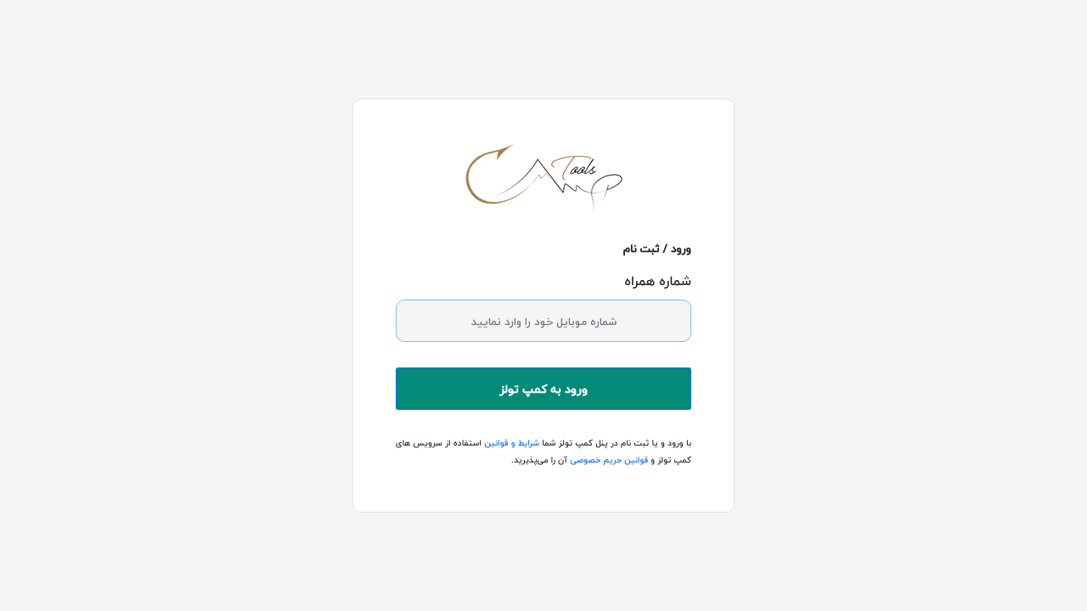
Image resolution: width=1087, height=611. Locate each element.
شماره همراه (657, 281)
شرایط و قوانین (510, 443)
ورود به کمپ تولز (543, 389)
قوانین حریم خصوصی (607, 460)
